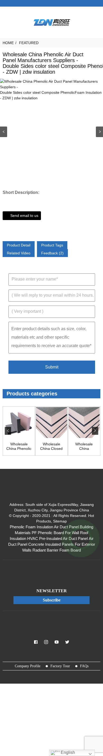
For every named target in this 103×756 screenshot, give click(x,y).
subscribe (51, 600)
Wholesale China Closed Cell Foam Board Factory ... (51, 446)
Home (8, 43)
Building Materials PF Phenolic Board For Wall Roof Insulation (51, 533)
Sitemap (60, 521)
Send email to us (24, 215)
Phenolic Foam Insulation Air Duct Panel (44, 527)
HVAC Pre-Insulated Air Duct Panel (57, 538)
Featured (29, 43)
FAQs (84, 666)
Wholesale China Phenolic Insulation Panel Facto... (18, 446)
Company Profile (27, 666)
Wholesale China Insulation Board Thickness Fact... (84, 446)
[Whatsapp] (80, 538)
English (67, 752)
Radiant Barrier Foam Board (56, 550)
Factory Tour (60, 666)
